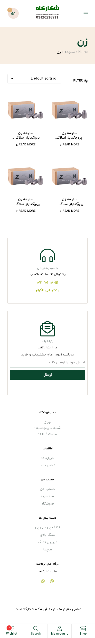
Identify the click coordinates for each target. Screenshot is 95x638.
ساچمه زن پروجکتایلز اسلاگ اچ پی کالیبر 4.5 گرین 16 (69, 136)
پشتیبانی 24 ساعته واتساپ (48, 274)
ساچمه (70, 52)
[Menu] (82, 13)
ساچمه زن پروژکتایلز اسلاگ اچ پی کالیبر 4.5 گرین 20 (25, 202)
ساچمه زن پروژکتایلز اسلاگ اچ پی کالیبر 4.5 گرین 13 (69, 202)
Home (83, 52)
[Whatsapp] (43, 581)
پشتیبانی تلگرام (47, 290)
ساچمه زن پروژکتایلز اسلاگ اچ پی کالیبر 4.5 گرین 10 (25, 136)
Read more (71, 145)
